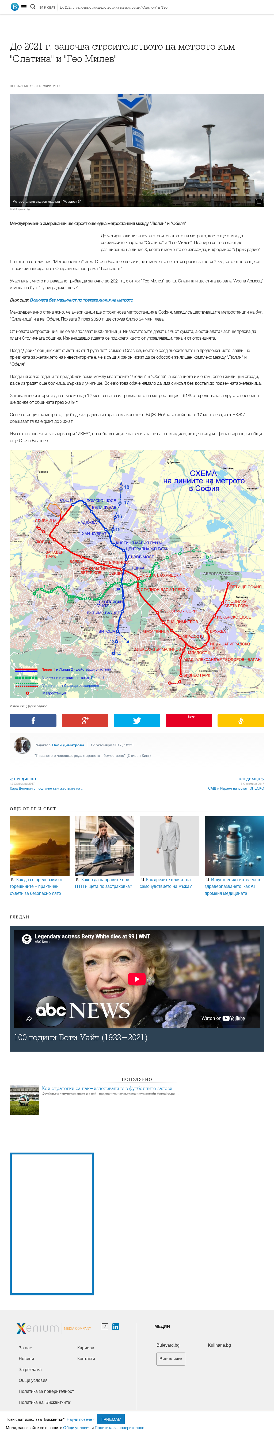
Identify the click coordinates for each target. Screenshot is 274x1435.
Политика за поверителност (120, 1427)
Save (191, 716)
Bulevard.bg (168, 1345)
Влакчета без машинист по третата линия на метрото (81, 300)
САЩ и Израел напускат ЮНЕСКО (236, 788)
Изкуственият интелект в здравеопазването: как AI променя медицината (232, 886)
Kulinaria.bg (219, 1345)
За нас (25, 1348)
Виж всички (170, 1359)
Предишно (23, 778)
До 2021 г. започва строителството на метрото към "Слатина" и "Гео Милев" (114, 8)
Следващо (251, 778)
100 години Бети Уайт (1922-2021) (81, 1037)
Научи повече (79, 1419)
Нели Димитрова (68, 744)
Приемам (111, 1419)
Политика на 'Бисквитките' (45, 1402)
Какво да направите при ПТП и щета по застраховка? (103, 882)
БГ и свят (47, 7)
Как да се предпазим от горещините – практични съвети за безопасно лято (36, 886)
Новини (26, 1358)
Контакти (86, 1358)
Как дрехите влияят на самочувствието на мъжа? (166, 882)
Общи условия (76, 1427)
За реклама (30, 1369)
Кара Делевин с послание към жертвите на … (47, 788)
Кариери (85, 1348)
